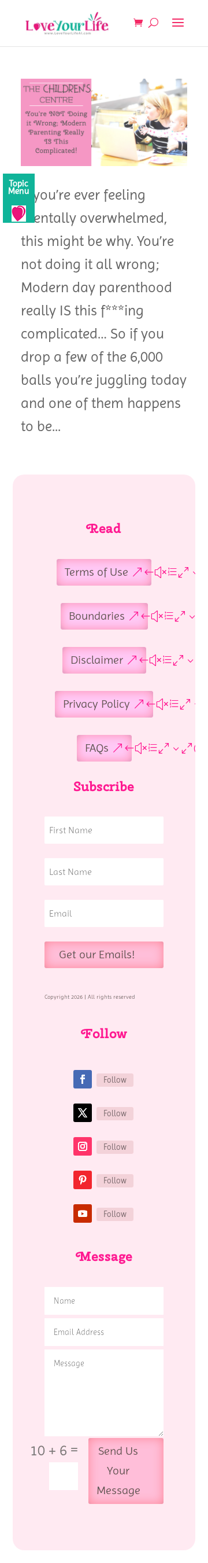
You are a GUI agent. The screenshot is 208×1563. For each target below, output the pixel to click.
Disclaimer (96, 660)
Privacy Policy (96, 704)
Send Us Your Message (118, 1470)
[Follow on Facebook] (82, 1079)
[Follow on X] (82, 1113)
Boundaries (97, 616)
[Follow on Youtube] (82, 1213)
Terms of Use (96, 572)
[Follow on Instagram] (82, 1146)
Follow (115, 1079)
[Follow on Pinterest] (82, 1180)
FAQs (97, 748)
